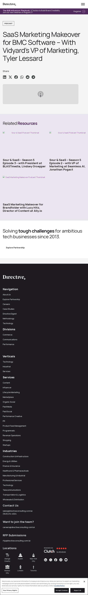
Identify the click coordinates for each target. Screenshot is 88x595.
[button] (4, 77)
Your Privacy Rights (10, 590)
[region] (44, 586)
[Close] (84, 581)
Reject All (77, 590)
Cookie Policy (59, 586)
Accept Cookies (62, 590)
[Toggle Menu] (83, 4)
